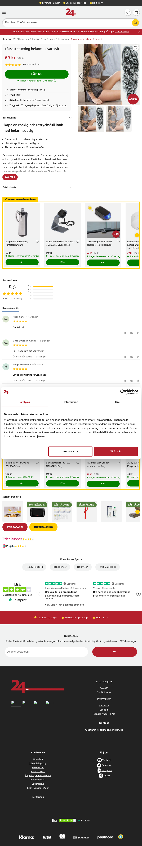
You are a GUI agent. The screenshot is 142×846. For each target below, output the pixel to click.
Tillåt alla (115, 451)
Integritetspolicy (37, 763)
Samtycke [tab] (25, 402)
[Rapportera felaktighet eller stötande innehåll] (138, 333)
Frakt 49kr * (97, 3)
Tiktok (107, 776)
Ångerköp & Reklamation (38, 776)
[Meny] (4, 12)
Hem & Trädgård (32, 39)
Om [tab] (117, 402)
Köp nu (37, 74)
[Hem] (71, 12)
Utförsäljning (43, 527)
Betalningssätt (37, 780)
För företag (38, 797)
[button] (120, 836)
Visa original (41, 356)
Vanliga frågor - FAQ (104, 714)
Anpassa (68, 451)
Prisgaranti (15, 527)
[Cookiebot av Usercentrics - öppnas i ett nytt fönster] (123, 392)
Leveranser (38, 768)
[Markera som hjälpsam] (125, 333)
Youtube (106, 760)
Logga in (104, 710)
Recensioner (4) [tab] (10, 308)
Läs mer (10, 177)
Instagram (106, 771)
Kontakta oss (38, 772)
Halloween (62, 39)
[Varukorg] (136, 12)
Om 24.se (104, 706)
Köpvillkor (38, 759)
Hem (20, 39)
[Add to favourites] (135, 47)
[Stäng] (139, 32)
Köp (22, 262)
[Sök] (135, 22)
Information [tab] (71, 402)
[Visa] (70, 187)
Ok (114, 652)
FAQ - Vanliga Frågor (38, 788)
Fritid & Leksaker (107, 567)
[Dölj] (70, 118)
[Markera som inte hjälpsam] (132, 333)
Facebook (107, 765)
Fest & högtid (48, 39)
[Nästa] (137, 235)
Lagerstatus (38, 784)
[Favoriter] (128, 12)
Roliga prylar (60, 567)
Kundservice (116, 730)
